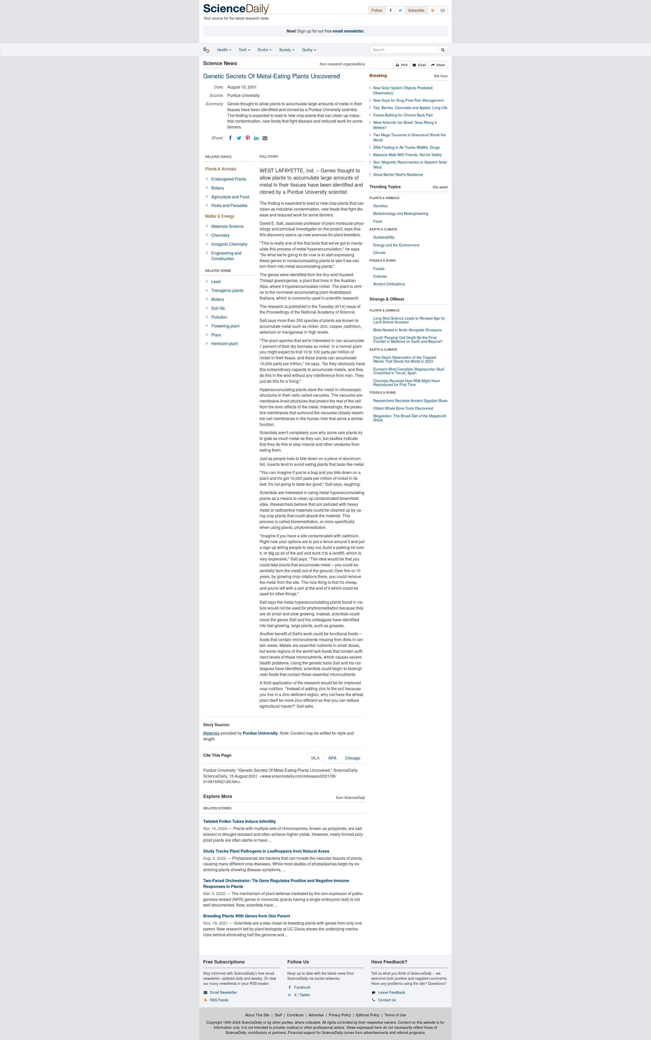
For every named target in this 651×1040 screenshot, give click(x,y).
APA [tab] (332, 758)
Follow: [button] (377, 10)
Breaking (378, 75)
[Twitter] (239, 138)
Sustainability (383, 237)
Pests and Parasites (229, 205)
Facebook (302, 987)
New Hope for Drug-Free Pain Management (408, 100)
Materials (211, 733)
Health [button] (223, 49)
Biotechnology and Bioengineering (400, 213)
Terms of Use (395, 1014)
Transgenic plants (227, 290)
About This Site (257, 1014)
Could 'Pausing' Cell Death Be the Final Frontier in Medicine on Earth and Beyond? (407, 339)
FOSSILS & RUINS (382, 260)
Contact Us (387, 999)
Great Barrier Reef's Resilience (398, 174)
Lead (215, 281)
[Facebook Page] (391, 10)
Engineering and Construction (226, 256)
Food (377, 221)
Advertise (316, 1014)
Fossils (378, 268)
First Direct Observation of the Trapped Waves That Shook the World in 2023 (404, 359)
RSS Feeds (219, 999)
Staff (278, 1014)
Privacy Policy (340, 1014)
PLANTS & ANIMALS (384, 198)
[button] (401, 65)
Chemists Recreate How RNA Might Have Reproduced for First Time (406, 382)
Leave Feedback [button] (391, 992)
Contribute (295, 1014)
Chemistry (220, 235)
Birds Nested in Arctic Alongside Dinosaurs (407, 329)
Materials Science (227, 226)
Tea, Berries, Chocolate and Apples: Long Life (410, 107)
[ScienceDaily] (236, 9)
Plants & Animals (220, 169)
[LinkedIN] (256, 138)
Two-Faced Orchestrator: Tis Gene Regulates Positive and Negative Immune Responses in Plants (276, 883)
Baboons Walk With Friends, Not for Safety (407, 154)
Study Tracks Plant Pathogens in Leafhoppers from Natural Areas (266, 851)
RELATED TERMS (218, 270)
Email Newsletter (223, 992)
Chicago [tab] (352, 758)
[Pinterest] (248, 138)
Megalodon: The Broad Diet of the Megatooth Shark (409, 417)
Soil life (218, 308)
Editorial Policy (367, 1014)
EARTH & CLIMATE (383, 229)
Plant (216, 335)
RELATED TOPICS (218, 156)
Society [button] (285, 49)
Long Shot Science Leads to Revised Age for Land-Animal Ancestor (409, 320)
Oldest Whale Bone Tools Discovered (403, 408)
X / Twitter (302, 994)
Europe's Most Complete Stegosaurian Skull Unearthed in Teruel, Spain (408, 370)
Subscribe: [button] (416, 10)
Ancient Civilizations (389, 283)
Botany (217, 188)
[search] (443, 49)
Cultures (380, 276)
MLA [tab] (315, 758)
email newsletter (348, 31)
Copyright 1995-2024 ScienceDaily (234, 1022)
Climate (379, 252)
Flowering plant (225, 326)
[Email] (265, 138)
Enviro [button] (263, 49)
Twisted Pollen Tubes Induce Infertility (239, 821)
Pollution (219, 317)
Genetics (380, 205)
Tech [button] (243, 49)
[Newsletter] (443, 10)
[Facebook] (230, 138)
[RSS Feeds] (433, 10)
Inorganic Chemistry (229, 244)
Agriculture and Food (230, 197)
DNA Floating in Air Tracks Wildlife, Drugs (406, 147)
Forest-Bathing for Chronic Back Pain (403, 114)
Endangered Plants (228, 179)
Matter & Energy (219, 216)
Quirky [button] (308, 49)
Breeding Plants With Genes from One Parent (246, 916)
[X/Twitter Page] (400, 10)
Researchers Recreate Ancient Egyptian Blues (410, 400)
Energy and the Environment (396, 244)
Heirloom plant (224, 343)
